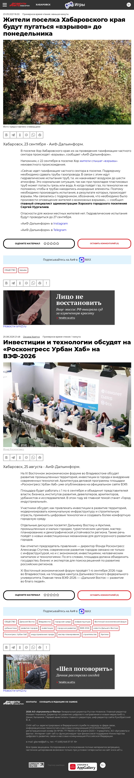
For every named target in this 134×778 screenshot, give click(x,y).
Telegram (59, 230)
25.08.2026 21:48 (11, 336)
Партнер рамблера (56, 765)
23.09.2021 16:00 (11, 14)
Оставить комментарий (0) (104, 243)
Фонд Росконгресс (13, 449)
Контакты (31, 702)
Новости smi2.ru (14, 326)
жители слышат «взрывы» (99, 161)
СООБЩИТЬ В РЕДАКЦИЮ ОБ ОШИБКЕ (58, 702)
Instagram (61, 223)
